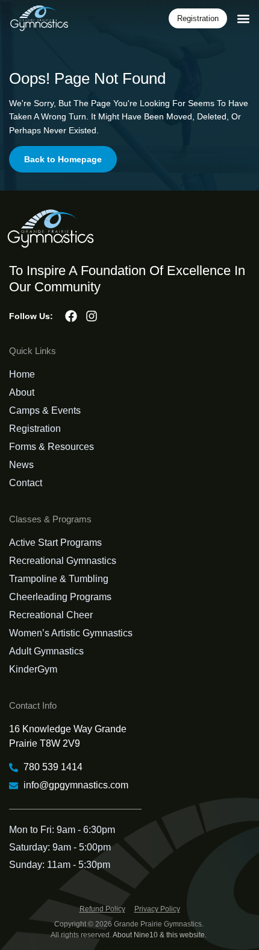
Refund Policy (102, 909)
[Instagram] (92, 316)
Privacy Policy (157, 909)
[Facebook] (71, 316)
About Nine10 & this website (159, 935)
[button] (243, 18)
